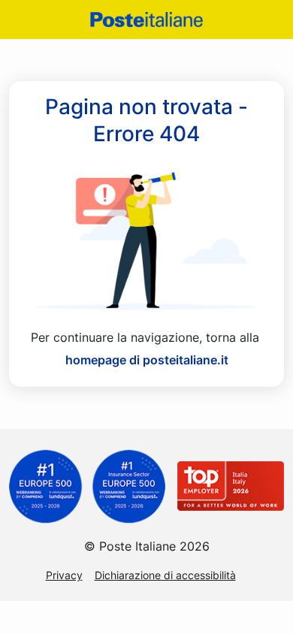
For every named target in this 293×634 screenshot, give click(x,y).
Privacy (64, 575)
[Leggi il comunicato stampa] (87, 485)
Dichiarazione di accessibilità (165, 575)
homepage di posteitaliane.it (146, 359)
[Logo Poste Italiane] (146, 19)
